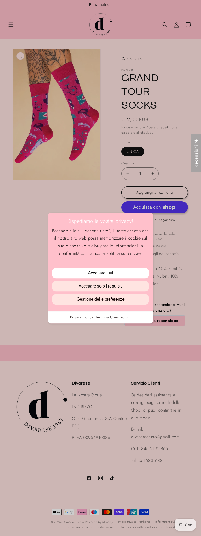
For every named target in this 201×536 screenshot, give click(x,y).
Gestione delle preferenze (101, 299)
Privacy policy (81, 317)
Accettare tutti (100, 273)
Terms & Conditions (112, 317)
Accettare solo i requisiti (101, 286)
